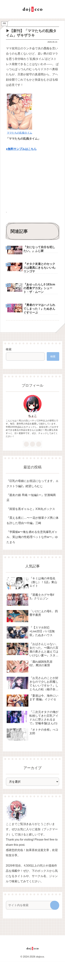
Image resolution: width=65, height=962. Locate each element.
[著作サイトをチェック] (26, 444)
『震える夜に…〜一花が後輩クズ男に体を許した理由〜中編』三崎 (32, 520)
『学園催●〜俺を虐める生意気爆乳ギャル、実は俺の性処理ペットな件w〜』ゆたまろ (32, 537)
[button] (54, 905)
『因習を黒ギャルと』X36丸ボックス (30, 508)
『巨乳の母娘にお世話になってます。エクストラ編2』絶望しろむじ (32, 483)
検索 (9, 349)
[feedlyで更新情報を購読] (32, 444)
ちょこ (32, 415)
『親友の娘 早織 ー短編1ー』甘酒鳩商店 (31, 497)
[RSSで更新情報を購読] (38, 444)
